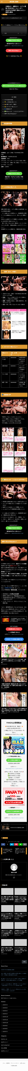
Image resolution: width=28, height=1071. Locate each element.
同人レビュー (6, 1051)
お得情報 (5, 1048)
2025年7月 (5, 1031)
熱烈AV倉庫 (14, 872)
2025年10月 (5, 1022)
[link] (14, 877)
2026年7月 (5, 1004)
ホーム (4, 1063)
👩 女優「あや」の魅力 (10, 104)
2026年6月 (5, 1007)
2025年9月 (5, 1025)
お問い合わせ (22, 1063)
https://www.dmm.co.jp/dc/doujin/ (14, 768)
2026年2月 (5, 1010)
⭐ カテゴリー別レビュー (11, 106)
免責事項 (8, 1063)
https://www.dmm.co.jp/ (17, 45)
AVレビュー (5, 14)
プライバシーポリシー (15, 1063)
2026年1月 (5, 1013)
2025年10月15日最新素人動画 (17, 827)
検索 (24, 961)
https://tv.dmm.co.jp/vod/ (17, 817)
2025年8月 (5, 1028)
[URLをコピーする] (25, 844)
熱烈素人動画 (14, 1)
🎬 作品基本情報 (8, 99)
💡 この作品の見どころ (10, 102)
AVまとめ (5, 1039)
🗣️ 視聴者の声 (8, 109)
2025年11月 (5, 1019)
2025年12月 (5, 1016)
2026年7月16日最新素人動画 (7, 969)
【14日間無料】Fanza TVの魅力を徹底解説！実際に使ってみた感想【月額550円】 (17, 620)
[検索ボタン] (26, 1)
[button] (3, 844)
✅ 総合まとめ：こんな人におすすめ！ (14, 111)
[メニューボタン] (1, 1)
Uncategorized (6, 1045)
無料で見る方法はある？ (10, 113)
